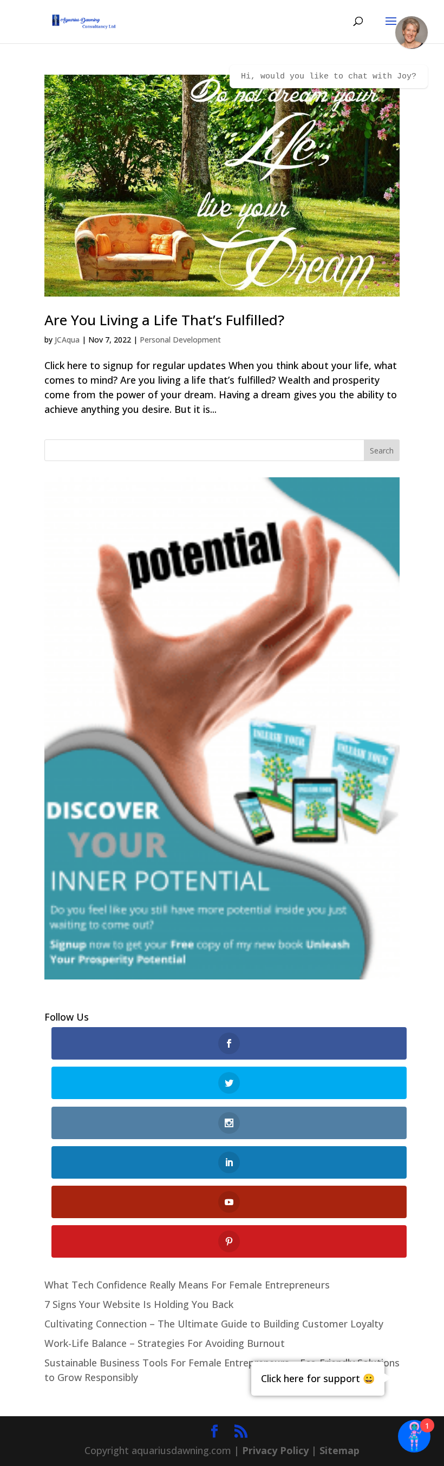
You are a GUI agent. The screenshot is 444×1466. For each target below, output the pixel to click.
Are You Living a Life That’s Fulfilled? (164, 320)
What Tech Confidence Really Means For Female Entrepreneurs (187, 1284)
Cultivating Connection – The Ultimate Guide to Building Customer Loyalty (213, 1323)
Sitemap (339, 1450)
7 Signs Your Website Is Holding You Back (138, 1304)
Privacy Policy (275, 1450)
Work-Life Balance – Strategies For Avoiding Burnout (164, 1343)
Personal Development (180, 339)
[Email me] (411, 32)
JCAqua (67, 339)
